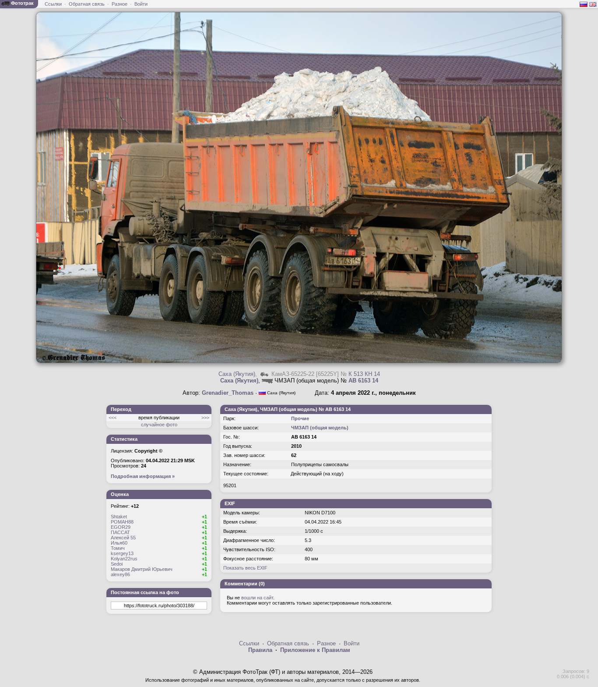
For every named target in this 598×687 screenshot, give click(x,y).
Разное (119, 4)
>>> (205, 417)
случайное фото (159, 424)
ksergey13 (122, 553)
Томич (118, 548)
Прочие (300, 418)
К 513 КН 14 (364, 374)
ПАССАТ (120, 532)
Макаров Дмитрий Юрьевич (141, 569)
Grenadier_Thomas (227, 393)
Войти (141, 4)
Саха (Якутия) (236, 374)
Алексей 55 (123, 537)
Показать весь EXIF (245, 567)
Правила (260, 650)
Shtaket (119, 516)
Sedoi (117, 564)
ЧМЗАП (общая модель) (319, 427)
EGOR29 (120, 527)
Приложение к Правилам (315, 650)
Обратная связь (87, 4)
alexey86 (120, 574)
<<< (112, 417)
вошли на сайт (257, 597)
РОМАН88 (122, 521)
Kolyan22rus (124, 558)
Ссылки (53, 4)
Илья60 (119, 542)
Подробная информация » (143, 476)
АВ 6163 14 (363, 380)
